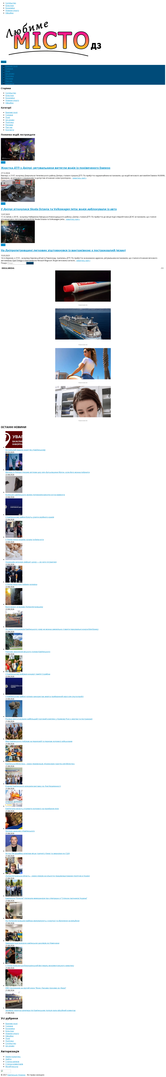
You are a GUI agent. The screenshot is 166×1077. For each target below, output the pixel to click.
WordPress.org (11, 1066)
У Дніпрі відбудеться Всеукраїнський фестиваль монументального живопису (39, 965)
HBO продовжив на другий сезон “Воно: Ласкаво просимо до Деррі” (35, 988)
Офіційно (9, 13)
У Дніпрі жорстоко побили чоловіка (21, 584)
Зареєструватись (13, 1056)
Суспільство (10, 3)
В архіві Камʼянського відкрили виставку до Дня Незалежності (33, 786)
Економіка (10, 8)
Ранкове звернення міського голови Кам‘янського (27, 651)
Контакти (9, 83)
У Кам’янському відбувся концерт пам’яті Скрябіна (27, 674)
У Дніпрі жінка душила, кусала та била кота (24, 539)
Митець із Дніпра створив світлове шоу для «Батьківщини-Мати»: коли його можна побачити (47, 472)
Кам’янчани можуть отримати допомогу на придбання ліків (32, 808)
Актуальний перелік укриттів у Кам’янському (25, 450)
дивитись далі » (79, 178)
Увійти (8, 1059)
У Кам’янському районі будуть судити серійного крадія (29, 517)
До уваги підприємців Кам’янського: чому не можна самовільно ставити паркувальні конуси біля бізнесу (51, 629)
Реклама (9, 78)
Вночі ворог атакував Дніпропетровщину (24, 607)
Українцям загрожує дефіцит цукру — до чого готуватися (30, 562)
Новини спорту (12, 10)
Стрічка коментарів (14, 1064)
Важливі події (11, 66)
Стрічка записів (12, 1061)
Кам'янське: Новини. (16, 1075)
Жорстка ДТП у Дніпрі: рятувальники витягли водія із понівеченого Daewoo (55, 168)
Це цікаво (9, 73)
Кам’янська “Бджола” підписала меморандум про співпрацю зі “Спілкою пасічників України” (46, 898)
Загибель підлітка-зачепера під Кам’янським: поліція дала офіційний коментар (40, 1010)
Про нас (8, 81)
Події (7, 71)
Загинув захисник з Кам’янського (20, 831)
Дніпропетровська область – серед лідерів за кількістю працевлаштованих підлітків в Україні (47, 876)
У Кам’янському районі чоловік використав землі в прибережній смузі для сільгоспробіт (44, 696)
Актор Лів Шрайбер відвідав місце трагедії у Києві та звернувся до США (37, 853)
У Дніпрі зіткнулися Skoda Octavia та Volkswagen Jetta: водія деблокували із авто (59, 209)
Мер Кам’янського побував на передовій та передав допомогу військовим (38, 741)
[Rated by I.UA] (6, 1072)
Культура (9, 5)
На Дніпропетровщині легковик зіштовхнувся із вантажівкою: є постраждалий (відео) (63, 250)
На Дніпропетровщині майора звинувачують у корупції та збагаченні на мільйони (42, 920)
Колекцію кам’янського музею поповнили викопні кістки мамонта (35, 494)
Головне (9, 68)
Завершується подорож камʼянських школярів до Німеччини (32, 943)
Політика (9, 76)
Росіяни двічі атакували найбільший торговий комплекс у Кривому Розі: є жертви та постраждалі (48, 719)
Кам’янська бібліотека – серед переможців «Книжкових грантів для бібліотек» (40, 764)
